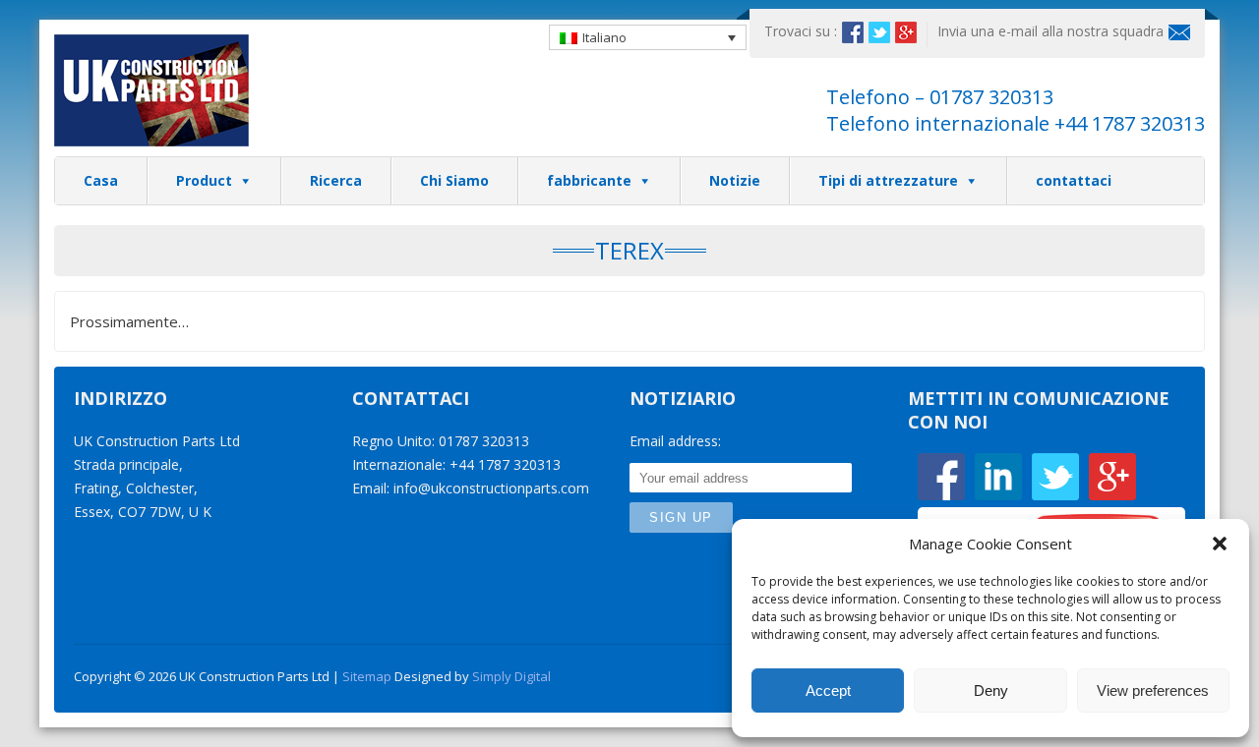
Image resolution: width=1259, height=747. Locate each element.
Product (204, 180)
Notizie (734, 180)
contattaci (1073, 180)
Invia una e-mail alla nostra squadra (1050, 31)
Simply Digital (511, 676)
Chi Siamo (454, 180)
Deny (991, 690)
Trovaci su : (800, 31)
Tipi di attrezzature (888, 180)
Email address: (675, 440)
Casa (101, 180)
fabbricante (589, 180)
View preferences (1153, 690)
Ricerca (336, 180)
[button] (1219, 543)
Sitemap (366, 676)
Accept (828, 690)
